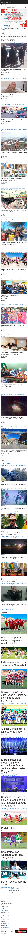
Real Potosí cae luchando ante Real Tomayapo (11, 860)
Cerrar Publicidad (23, 929)
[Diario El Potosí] (7, 2)
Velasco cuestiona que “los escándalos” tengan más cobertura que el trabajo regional (13, 512)
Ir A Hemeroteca (14, 34)
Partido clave (4, 831)
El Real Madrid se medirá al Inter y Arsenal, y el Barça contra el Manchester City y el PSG (13, 774)
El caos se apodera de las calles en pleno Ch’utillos (12, 42)
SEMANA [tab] (9, 463)
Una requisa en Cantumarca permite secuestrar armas (13, 362)
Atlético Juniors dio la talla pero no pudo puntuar (12, 737)
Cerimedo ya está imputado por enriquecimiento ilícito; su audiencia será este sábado (13, 584)
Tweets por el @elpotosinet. (7, 609)
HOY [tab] (3, 463)
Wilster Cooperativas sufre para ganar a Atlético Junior (13, 646)
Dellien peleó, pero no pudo (7, 887)
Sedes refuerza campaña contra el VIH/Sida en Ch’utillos (14, 252)
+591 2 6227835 (5, 910)
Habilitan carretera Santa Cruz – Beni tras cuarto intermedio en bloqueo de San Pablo (12, 537)
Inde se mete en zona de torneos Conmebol (11, 668)
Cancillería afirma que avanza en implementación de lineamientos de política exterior (13, 561)
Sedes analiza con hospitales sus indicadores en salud (13, 279)
